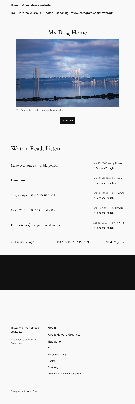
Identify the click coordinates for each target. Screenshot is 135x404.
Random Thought (105, 168)
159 (86, 242)
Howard (119, 163)
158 (81, 242)
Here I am (18, 180)
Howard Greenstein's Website (31, 5)
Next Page (115, 242)
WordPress (32, 391)
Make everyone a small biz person (34, 165)
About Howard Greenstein (65, 334)
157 (75, 242)
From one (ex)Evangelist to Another (35, 225)
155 (64, 242)
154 (59, 242)
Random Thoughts (106, 183)
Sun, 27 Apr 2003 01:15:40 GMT (33, 195)
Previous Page (22, 242)
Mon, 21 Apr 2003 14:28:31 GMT (34, 210)
